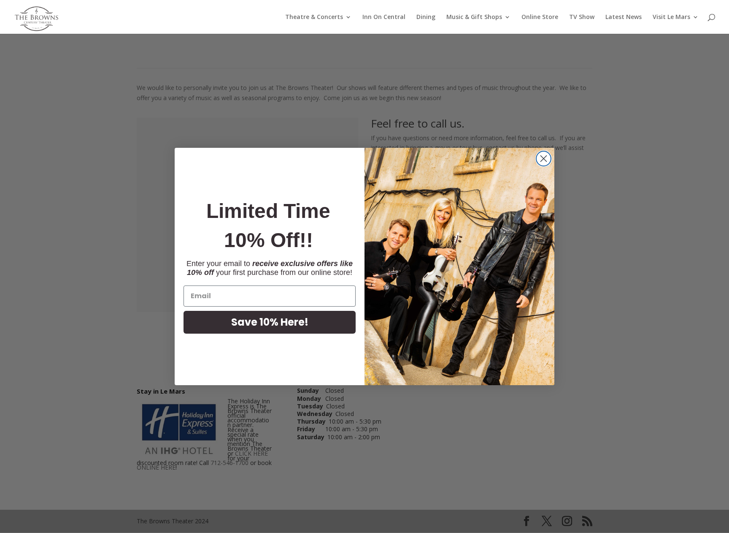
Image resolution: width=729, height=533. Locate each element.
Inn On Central (383, 17)
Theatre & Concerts (314, 17)
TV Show (581, 17)
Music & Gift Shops (474, 17)
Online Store (539, 17)
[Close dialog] (543, 158)
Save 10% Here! (269, 322)
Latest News (623, 17)
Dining (425, 17)
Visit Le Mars (671, 17)
